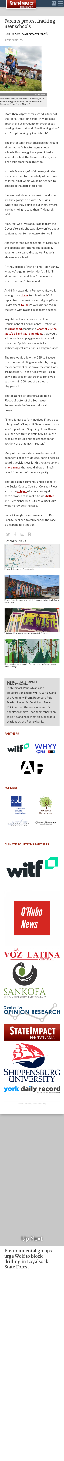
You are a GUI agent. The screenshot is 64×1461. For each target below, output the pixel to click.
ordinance (14, 467)
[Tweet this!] (8, 534)
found (25, 305)
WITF (36, 692)
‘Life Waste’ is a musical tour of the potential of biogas (25, 633)
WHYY (46, 692)
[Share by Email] (22, 534)
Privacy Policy (39, 1103)
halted (50, 496)
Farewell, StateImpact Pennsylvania (19, 569)
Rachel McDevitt (27, 702)
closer (24, 295)
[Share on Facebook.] (15, 534)
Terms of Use (24, 1103)
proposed (15, 328)
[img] (32, 556)
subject (22, 491)
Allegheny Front (22, 697)
